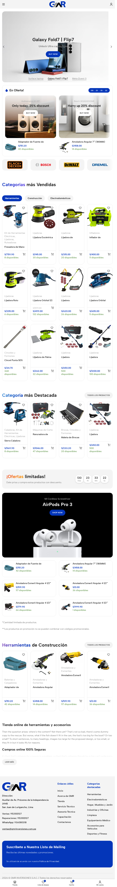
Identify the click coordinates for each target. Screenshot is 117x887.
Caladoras (9, 430)
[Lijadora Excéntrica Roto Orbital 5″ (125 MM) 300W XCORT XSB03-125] (43, 216)
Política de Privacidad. (49, 861)
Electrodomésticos (97, 799)
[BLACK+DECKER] (15, 165)
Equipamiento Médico (98, 820)
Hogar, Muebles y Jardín (100, 804)
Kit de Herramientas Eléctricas (13, 433)
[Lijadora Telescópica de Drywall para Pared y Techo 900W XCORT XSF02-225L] (71, 279)
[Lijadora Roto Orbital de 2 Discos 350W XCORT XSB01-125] (15, 279)
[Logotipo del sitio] (57, 4)
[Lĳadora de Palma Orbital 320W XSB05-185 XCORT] (43, 336)
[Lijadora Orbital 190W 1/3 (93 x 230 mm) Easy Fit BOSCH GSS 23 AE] (100, 279)
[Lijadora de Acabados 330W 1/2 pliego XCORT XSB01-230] (71, 216)
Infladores (94, 233)
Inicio (60, 790)
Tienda (61, 801)
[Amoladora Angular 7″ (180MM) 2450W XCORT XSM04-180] (64, 147)
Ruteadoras (10, 242)
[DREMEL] (100, 165)
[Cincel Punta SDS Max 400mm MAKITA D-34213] (15, 336)
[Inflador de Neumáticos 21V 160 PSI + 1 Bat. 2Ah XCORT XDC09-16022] (100, 216)
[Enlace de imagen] (14, 786)
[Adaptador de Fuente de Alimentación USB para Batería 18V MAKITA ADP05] (10, 147)
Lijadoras (9, 239)
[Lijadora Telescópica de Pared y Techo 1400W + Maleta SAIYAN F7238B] (71, 336)
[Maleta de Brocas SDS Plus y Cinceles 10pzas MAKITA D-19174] (71, 413)
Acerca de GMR (66, 796)
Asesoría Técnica (66, 811)
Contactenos (64, 822)
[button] (3, 47)
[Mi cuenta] (111, 4)
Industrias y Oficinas (97, 810)
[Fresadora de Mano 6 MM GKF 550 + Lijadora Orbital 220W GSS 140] (15, 216)
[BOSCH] (43, 165)
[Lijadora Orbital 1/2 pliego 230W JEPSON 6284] (43, 279)
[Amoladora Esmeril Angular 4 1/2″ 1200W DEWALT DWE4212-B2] (9, 587)
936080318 (20, 822)
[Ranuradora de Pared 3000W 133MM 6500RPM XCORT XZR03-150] (43, 413)
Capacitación (64, 817)
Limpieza (92, 815)
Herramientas (94, 794)
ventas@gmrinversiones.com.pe (19, 829)
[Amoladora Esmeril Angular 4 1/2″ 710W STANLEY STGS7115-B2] (65, 587)
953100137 (16, 813)
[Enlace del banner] (30, 116)
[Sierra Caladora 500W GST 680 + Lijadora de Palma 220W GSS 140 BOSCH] (15, 413)
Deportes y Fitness (97, 833)
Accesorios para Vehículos (95, 827)
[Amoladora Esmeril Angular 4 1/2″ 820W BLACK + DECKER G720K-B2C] (9, 607)
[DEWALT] (71, 165)
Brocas (64, 430)
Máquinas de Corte (43, 430)
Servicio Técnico (66, 806)
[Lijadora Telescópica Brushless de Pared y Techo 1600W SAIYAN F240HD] (100, 336)
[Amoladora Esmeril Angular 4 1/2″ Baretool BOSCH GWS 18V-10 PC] (65, 607)
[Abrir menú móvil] (3, 4)
